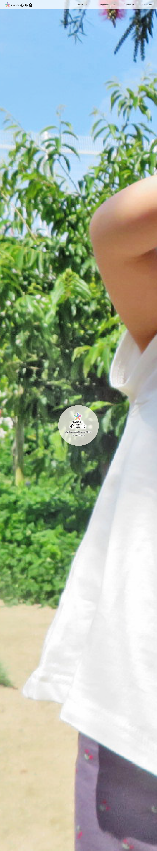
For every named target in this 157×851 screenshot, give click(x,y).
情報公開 (130, 4)
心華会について (83, 4)
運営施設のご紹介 (108, 4)
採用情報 (148, 4)
